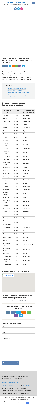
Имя (3, 326)
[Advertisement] (18, 35)
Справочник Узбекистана (16, 2)
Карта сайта (25, 385)
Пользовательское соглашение (11, 384)
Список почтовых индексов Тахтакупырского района (16, 89)
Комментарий (6, 338)
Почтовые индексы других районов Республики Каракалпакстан (19, 96)
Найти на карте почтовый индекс (18, 93)
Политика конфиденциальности (11, 382)
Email (4, 332)
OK (27, 402)
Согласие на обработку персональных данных (14, 384)
